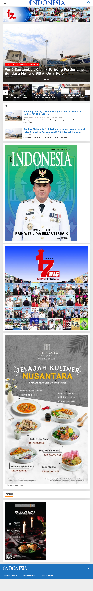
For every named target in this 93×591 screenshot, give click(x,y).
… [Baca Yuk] (63, 137)
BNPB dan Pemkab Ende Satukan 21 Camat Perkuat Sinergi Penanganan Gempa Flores (17, 96)
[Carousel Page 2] (48, 79)
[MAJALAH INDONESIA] (47, 2)
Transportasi (33, 64)
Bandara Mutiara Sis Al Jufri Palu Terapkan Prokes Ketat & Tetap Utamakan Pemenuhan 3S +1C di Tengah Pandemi (54, 130)
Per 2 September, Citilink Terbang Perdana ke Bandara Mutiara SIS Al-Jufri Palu (44, 71)
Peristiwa (23, 64)
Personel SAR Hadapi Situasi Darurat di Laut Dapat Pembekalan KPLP (45, 96)
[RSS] (88, 568)
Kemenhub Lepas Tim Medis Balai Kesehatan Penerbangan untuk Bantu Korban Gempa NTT (75, 96)
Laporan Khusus (12, 64)
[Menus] (5, 3)
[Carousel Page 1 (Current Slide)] (45, 79)
